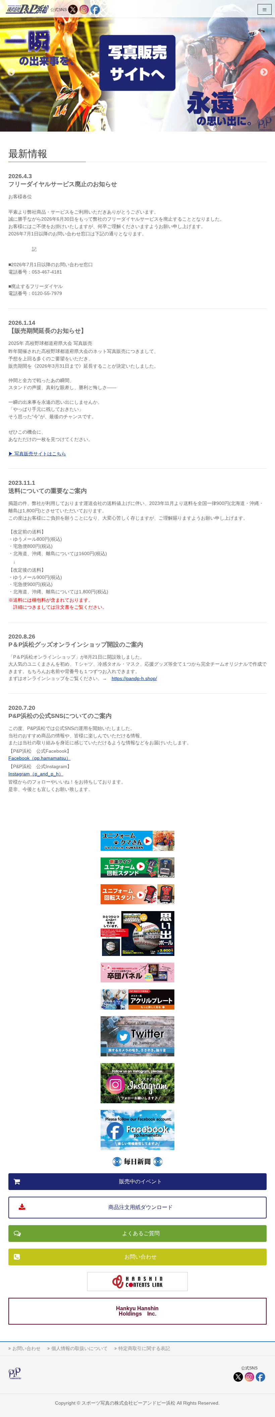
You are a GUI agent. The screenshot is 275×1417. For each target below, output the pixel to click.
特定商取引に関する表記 (144, 1348)
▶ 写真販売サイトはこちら (37, 453)
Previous (11, 72)
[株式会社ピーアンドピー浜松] (27, 8)
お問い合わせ (26, 1348)
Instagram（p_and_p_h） (35, 773)
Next (264, 72)
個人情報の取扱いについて (79, 1348)
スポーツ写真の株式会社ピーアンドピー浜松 (128, 1403)
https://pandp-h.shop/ (134, 678)
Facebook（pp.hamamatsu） (39, 758)
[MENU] (265, 9)
